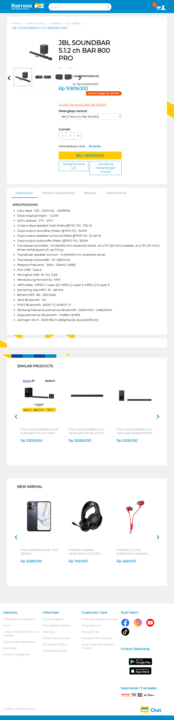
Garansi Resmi (53, 619)
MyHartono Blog (55, 650)
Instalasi (49, 632)
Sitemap (9, 648)
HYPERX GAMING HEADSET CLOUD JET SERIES (85, 551)
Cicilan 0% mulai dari (82, 104)
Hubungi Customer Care (100, 619)
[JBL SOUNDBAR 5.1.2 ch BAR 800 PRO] (40, 52)
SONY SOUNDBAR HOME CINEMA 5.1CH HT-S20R (39, 431)
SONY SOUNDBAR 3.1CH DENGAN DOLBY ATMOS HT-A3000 (87, 431)
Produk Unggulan (16, 654)
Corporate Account (56, 638)
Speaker (55, 23)
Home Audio (35, 23)
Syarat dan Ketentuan (19, 641)
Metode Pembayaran (97, 638)
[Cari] (108, 7)
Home (16, 23)
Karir (6, 625)
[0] (160, 7)
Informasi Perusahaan (19, 619)
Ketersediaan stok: (80, 146)
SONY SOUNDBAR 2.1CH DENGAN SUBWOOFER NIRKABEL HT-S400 (134, 431)
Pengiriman (90, 632)
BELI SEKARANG (90, 155)
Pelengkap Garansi (57, 625)
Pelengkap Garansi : (73, 111)
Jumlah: (65, 129)
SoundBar (73, 23)
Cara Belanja (91, 625)
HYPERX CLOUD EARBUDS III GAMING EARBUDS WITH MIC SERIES (132, 551)
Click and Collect (55, 644)
